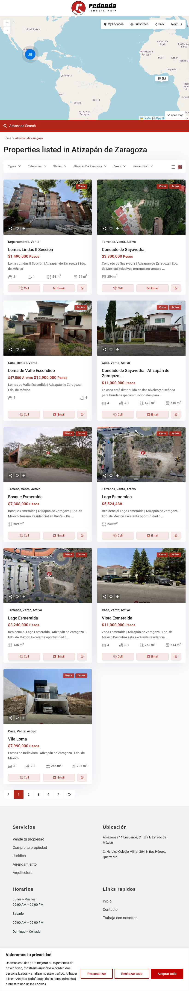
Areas (117, 166)
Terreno (14, 489)
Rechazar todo (131, 974)
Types (12, 166)
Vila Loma (17, 739)
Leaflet (147, 118)
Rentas (22, 363)
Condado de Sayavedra (123, 249)
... (163, 269)
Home (7, 138)
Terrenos (108, 242)
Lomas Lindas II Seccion (30, 249)
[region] (94, 969)
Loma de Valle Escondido (31, 370)
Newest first (140, 166)
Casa (11, 363)
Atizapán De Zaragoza (87, 166)
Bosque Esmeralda (25, 496)
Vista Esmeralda (117, 618)
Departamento (18, 242)
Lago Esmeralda (117, 496)
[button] (31, 55)
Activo (131, 242)
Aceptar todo (167, 974)
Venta (35, 242)
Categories (35, 166)
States (57, 166)
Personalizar (96, 974)
